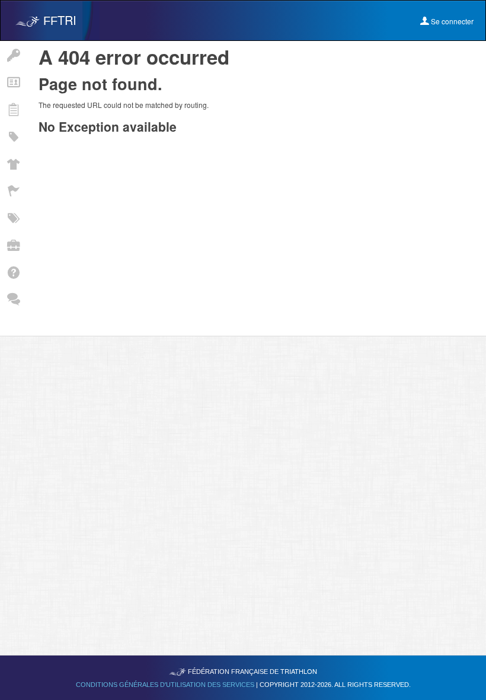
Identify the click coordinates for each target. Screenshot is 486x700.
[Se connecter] (13, 54)
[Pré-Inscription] (13, 108)
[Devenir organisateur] (13, 190)
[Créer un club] (13, 163)
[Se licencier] (13, 82)
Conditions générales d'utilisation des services (166, 684)
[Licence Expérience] (13, 217)
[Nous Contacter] (13, 299)
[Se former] (13, 244)
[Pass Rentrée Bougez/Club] (13, 135)
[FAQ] (13, 271)
